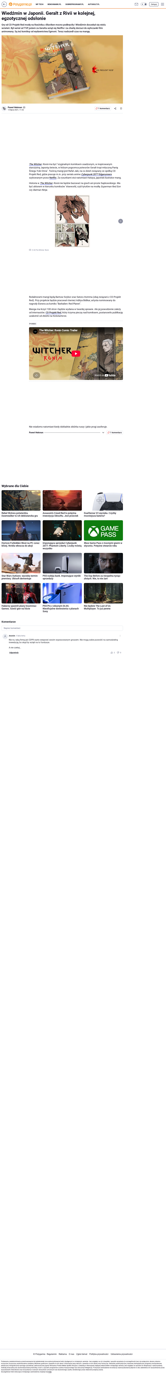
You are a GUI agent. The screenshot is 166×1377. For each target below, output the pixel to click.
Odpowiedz (14, 653)
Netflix (52, 177)
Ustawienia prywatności (121, 1354)
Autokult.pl (94, 4)
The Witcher (35, 164)
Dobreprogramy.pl (74, 4)
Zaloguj (154, 4)
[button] (144, 4)
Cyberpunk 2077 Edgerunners (96, 174)
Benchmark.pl (54, 4)
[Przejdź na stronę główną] (4, 6)
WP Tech (39, 4)
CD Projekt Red (53, 312)
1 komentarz (104, 108)
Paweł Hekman (15, 107)
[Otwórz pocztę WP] (136, 4)
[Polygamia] (22, 4)
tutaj (49, 1372)
